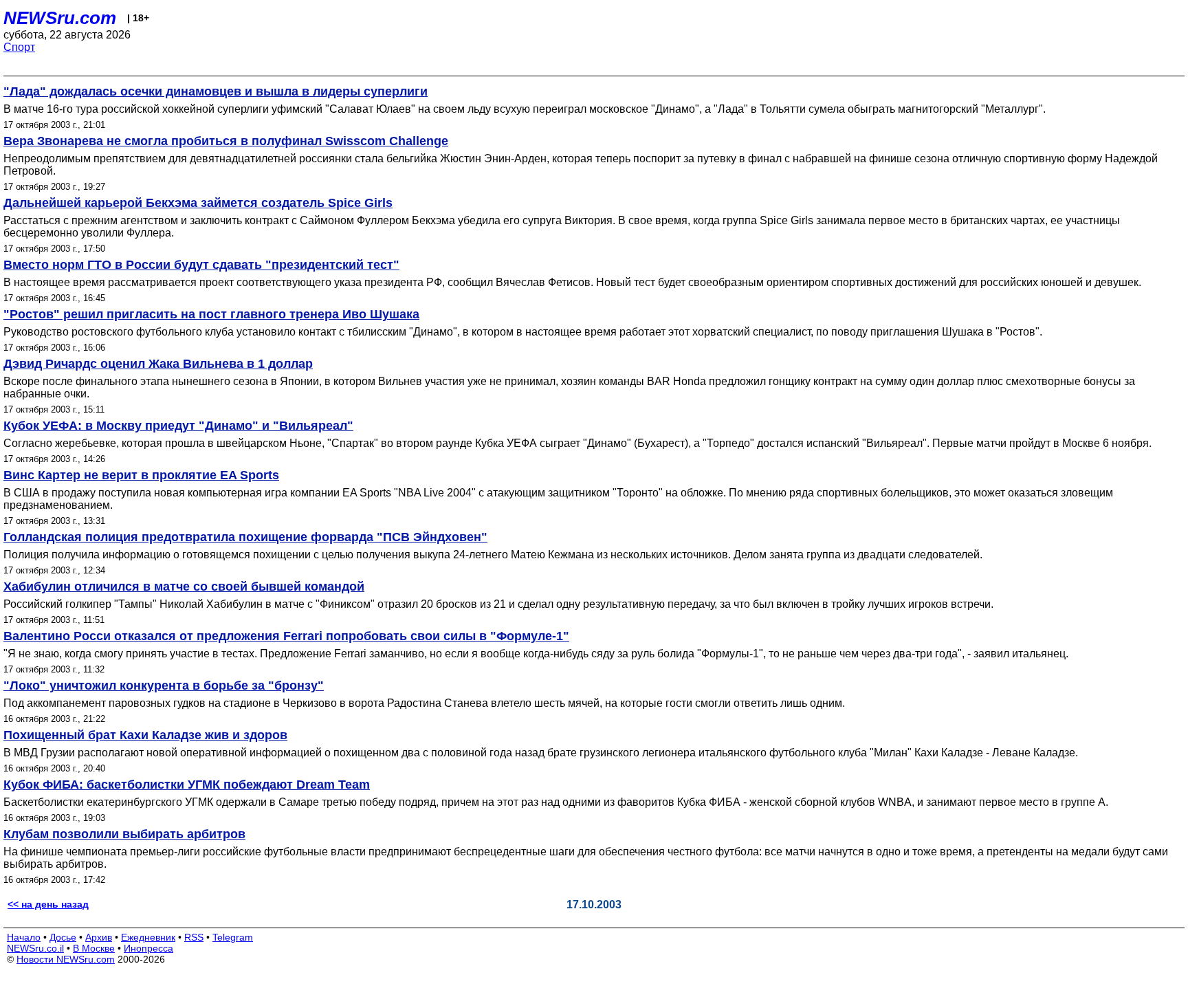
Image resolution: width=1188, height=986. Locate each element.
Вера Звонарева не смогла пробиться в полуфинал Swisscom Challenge (225, 141)
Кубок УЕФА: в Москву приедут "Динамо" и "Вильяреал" (178, 425)
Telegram (232, 937)
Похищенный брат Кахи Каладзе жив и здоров (145, 735)
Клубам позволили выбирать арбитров (124, 834)
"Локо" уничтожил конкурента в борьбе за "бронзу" (163, 685)
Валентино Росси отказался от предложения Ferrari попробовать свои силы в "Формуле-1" (286, 636)
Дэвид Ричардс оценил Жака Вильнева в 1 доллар (158, 364)
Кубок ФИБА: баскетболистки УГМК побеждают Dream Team (186, 784)
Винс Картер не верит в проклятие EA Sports (141, 475)
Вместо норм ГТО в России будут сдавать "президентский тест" (201, 265)
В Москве (94, 948)
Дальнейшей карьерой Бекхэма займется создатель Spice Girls (198, 203)
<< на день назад (48, 904)
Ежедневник (148, 937)
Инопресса (148, 948)
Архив (98, 937)
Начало (24, 937)
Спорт (19, 47)
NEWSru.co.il (35, 948)
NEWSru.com (59, 18)
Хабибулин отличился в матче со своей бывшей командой (183, 586)
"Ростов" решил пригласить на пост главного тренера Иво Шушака (211, 314)
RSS (194, 937)
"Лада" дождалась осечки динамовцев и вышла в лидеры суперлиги (215, 91)
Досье (63, 937)
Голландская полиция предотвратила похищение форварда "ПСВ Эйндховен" (245, 537)
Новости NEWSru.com (65, 959)
